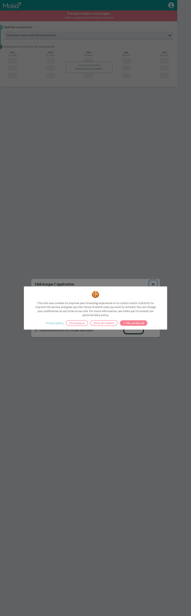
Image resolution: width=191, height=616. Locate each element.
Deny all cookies (104, 323)
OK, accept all (135, 323)
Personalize (77, 323)
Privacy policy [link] (55, 323)
